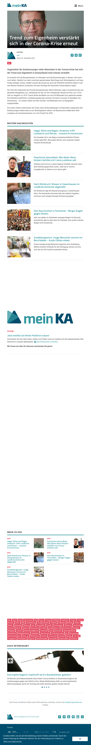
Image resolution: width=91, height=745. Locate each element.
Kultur (17, 623)
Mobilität (56, 620)
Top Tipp (77, 636)
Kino (33, 625)
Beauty (69, 636)
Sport (20, 620)
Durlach (44, 636)
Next (80, 660)
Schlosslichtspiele (14, 636)
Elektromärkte (64, 639)
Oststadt (62, 636)
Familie (49, 625)
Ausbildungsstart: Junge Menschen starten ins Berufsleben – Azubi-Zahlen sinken (58, 239)
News (14, 620)
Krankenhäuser (53, 628)
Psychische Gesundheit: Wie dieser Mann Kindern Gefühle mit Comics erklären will (55, 159)
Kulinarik (45, 623)
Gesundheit (41, 625)
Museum (27, 625)
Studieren (68, 625)
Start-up (25, 636)
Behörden (58, 631)
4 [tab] (48, 687)
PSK (23, 623)
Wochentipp (77, 625)
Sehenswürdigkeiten (31, 631)
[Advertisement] (45, 284)
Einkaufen (61, 623)
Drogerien (31, 639)
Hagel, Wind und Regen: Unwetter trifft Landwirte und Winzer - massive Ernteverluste (58, 132)
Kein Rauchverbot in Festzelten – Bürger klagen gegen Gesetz (58, 557)
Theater (19, 631)
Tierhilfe (53, 623)
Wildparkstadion (24, 633)
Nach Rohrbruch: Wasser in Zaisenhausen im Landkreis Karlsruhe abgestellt (57, 186)
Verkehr (43, 628)
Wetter (10, 625)
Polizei (72, 620)
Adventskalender (69, 631)
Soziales (11, 628)
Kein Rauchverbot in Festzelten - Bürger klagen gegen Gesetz (58, 212)
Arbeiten (25, 628)
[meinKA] (17, 5)
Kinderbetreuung (58, 633)
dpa (18, 55)
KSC (35, 620)
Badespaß (18, 625)
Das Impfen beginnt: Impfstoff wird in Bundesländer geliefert (39, 674)
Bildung (70, 623)
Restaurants (34, 628)
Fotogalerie (12, 639)
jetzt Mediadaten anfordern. (47, 342)
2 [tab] (44, 687)
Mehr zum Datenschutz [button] (13, 741)
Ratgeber (76, 628)
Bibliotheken (34, 636)
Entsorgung (74, 633)
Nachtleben (12, 633)
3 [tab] (46, 687)
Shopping (11, 631)
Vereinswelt (52, 636)
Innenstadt (44, 631)
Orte (51, 631)
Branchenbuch (66, 628)
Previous (10, 660)
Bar (66, 633)
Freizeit (48, 620)
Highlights (35, 633)
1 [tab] (42, 687)
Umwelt (77, 623)
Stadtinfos (65, 620)
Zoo (39, 623)
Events (41, 620)
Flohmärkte (22, 639)
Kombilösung (31, 623)
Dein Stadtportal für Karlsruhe (26, 716)
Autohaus (74, 639)
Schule (18, 628)
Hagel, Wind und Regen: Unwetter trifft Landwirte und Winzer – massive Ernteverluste (18, 544)
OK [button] (80, 739)
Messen (10, 623)
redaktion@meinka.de (73, 702)
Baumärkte (53, 639)
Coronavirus (28, 620)
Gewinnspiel (58, 625)
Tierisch (80, 620)
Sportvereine (45, 633)
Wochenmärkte (42, 639)
